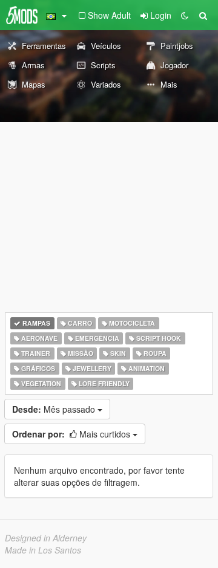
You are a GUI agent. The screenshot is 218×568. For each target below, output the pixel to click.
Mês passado (54, 409)
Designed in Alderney (46, 538)
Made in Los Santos (43, 550)
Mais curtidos (72, 434)
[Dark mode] (184, 15)
